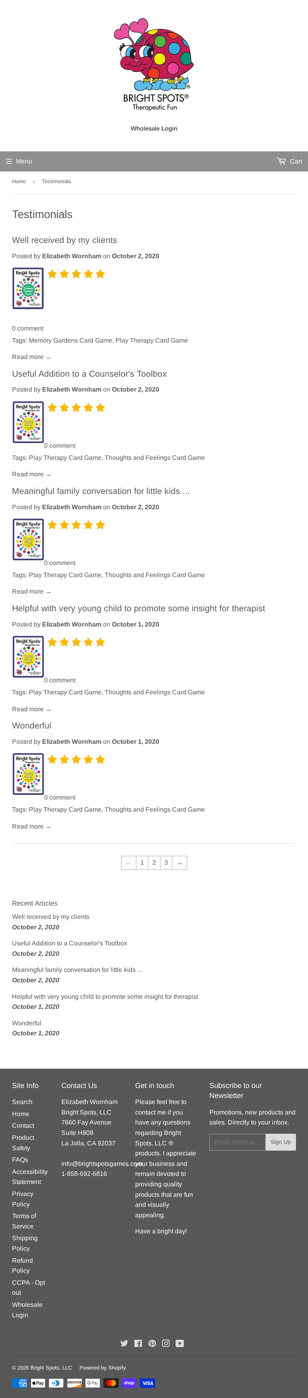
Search (22, 1101)
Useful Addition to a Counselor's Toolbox (89, 374)
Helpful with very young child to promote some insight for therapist (138, 608)
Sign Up (281, 1142)
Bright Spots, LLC (51, 1368)
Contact (23, 1125)
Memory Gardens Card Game (70, 340)
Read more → (32, 356)
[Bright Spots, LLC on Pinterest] (152, 1344)
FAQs (20, 1159)
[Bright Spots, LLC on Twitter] (124, 1344)
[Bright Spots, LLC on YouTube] (180, 1344)
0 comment (27, 328)
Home (19, 181)
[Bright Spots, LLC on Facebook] (138, 1344)
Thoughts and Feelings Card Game (155, 457)
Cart (295, 161)
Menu (24, 161)
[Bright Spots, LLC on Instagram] (166, 1344)
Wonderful (31, 726)
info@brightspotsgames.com (101, 1163)
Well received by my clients (64, 240)
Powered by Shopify (102, 1368)
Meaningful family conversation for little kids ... (101, 491)
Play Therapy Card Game (152, 340)
